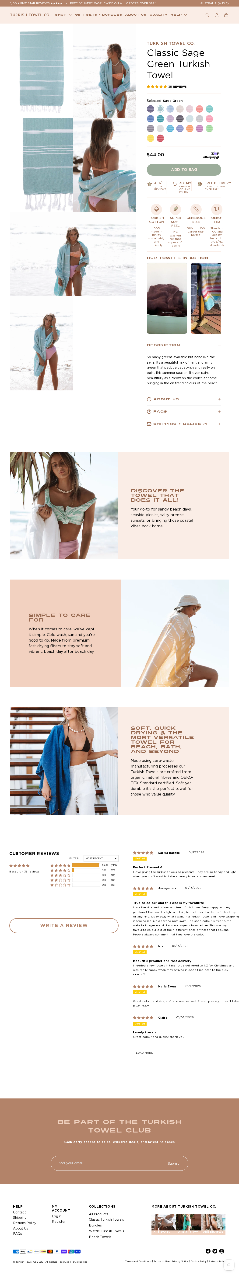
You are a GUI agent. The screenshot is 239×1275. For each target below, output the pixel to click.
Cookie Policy (199, 1261)
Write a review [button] (64, 925)
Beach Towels (100, 1237)
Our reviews (213, 1232)
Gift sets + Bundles (98, 15)
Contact (19, 1212)
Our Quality (188, 1232)
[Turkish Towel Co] (30, 15)
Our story (161, 1232)
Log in (57, 1216)
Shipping (20, 1217)
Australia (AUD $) (214, 3)
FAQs (17, 1234)
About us (136, 15)
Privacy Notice (180, 1261)
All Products (98, 1214)
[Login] (216, 15)
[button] (226, 15)
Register (59, 1221)
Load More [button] (144, 1053)
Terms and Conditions (138, 1261)
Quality (159, 15)
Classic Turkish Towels (106, 1219)
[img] (145, 853)
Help (176, 15)
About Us (20, 1228)
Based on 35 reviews (24, 871)
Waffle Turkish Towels (106, 1231)
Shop (61, 15)
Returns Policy (24, 1223)
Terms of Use (162, 1261)
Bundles (95, 1225)
